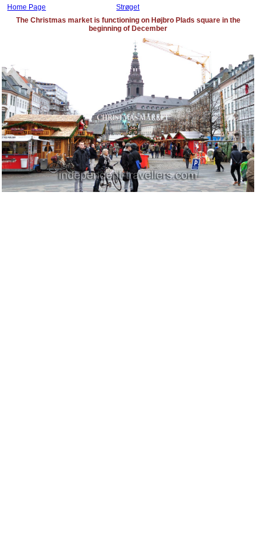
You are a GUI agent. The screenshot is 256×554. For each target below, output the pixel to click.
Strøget (127, 7)
